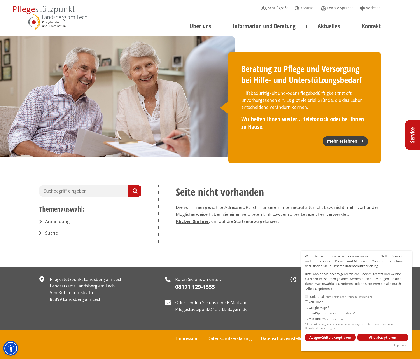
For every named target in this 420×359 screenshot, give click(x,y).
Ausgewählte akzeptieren (330, 337)
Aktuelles (329, 26)
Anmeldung (57, 221)
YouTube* (315, 302)
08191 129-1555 (195, 286)
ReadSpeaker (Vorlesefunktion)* (331, 313)
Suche (51, 233)
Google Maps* (318, 308)
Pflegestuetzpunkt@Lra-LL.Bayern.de (211, 309)
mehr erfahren (342, 141)
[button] (10, 348)
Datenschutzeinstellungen (287, 338)
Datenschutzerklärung (230, 338)
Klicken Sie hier (192, 221)
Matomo (326, 319)
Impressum (187, 338)
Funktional (340, 296)
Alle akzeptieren (382, 337)
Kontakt (371, 26)
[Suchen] (134, 191)
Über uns (200, 26)
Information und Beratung (264, 26)
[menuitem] (275, 7)
